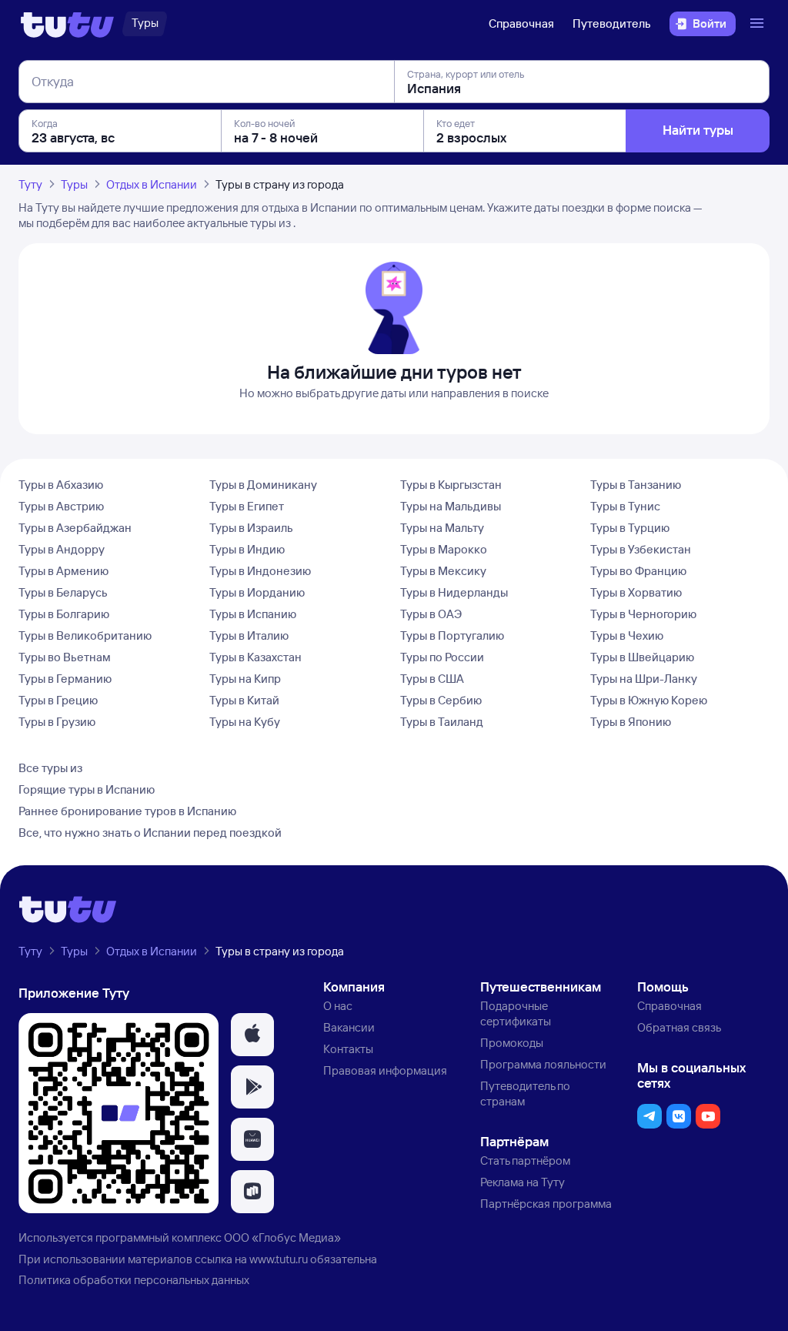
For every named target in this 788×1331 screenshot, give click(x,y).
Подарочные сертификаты (515, 1013)
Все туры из (50, 768)
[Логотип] (67, 24)
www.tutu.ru (278, 1259)
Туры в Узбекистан (640, 549)
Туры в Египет (246, 506)
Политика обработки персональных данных (133, 1279)
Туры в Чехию (626, 635)
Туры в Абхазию (60, 484)
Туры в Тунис (625, 506)
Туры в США (432, 678)
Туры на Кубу (244, 721)
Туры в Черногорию (643, 614)
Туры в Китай (244, 700)
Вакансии (349, 1027)
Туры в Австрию (61, 506)
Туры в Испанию (252, 614)
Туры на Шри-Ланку (643, 678)
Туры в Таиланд (441, 721)
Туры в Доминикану (263, 484)
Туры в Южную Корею (648, 700)
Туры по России (442, 657)
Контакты (348, 1049)
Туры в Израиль (251, 527)
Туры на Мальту (442, 527)
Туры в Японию (630, 721)
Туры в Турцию (629, 527)
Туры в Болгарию (63, 614)
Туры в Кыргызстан (451, 484)
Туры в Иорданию (257, 592)
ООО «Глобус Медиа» (282, 1237)
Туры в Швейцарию (642, 657)
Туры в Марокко (443, 549)
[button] (252, 1034)
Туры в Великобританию (85, 635)
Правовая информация (385, 1070)
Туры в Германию (65, 678)
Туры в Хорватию (636, 592)
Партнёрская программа (546, 1203)
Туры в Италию (249, 635)
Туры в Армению (63, 571)
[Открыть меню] (759, 24)
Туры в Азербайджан (75, 527)
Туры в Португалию (452, 635)
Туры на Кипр (245, 678)
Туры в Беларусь (63, 592)
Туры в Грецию (58, 700)
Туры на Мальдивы (450, 506)
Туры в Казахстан (255, 657)
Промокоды (511, 1042)
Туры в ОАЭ (431, 614)
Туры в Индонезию (260, 571)
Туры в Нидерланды (454, 592)
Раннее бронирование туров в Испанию (127, 811)
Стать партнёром (525, 1160)
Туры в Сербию (441, 700)
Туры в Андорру (61, 549)
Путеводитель (612, 23)
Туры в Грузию (56, 721)
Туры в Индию (247, 549)
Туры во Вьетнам (64, 657)
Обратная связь (679, 1027)
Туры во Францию (638, 571)
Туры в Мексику (443, 571)
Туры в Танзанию (635, 484)
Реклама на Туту (522, 1182)
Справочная (521, 23)
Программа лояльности (543, 1064)
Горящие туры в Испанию (86, 789)
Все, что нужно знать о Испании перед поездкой (150, 832)
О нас (337, 1005)
